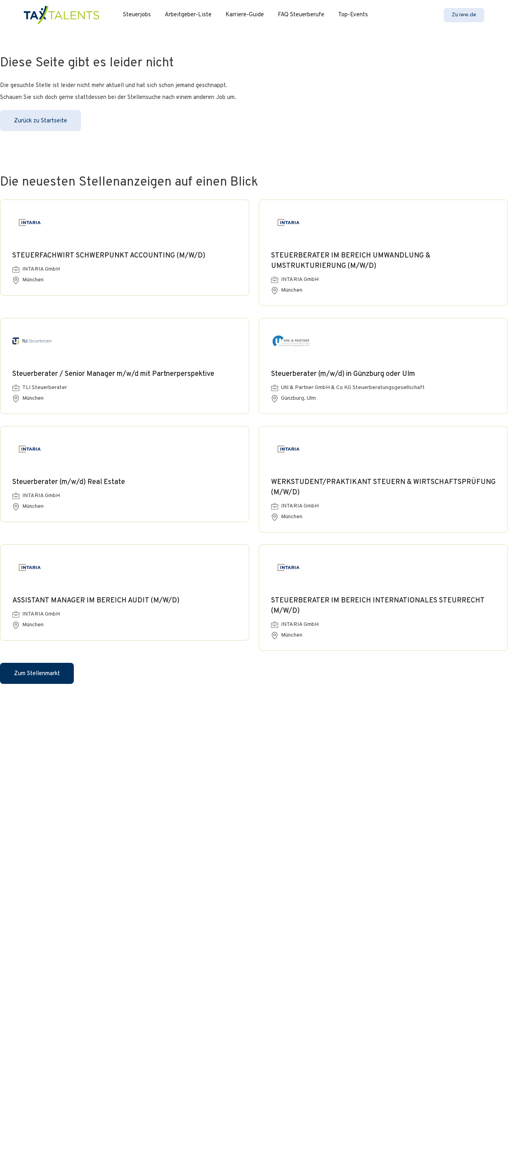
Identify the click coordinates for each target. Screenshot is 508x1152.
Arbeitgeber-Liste (188, 15)
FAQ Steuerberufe (301, 15)
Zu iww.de (464, 15)
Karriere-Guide (244, 15)
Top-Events (353, 15)
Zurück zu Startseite (40, 121)
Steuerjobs (137, 15)
